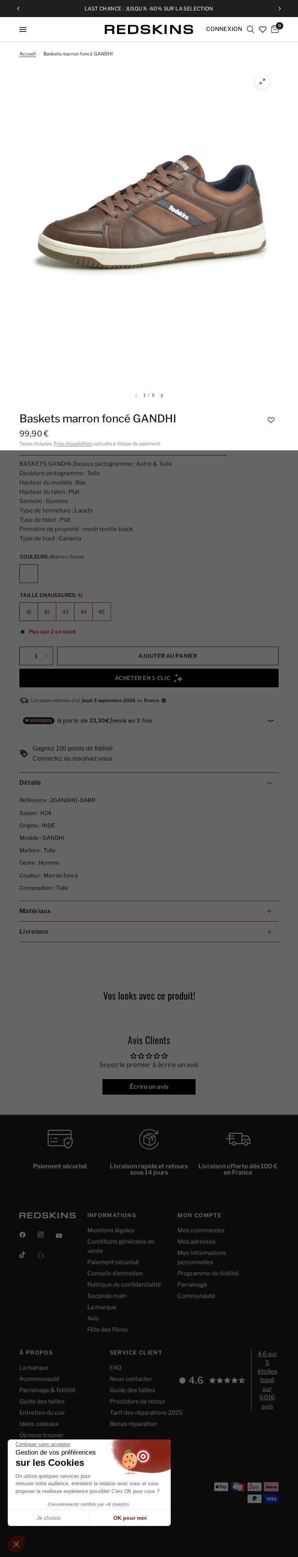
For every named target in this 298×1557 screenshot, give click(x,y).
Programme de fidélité (208, 1273)
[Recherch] (250, 29)
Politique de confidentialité (124, 1284)
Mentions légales (111, 1230)
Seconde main (106, 1295)
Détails (30, 782)
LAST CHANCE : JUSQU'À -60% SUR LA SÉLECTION (149, 8)
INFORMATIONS (112, 1215)
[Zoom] (262, 81)
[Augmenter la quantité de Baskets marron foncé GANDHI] (47, 656)
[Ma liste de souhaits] (262, 29)
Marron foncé (28, 573)
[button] (271, 419)
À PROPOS (36, 1352)
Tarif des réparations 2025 (146, 1412)
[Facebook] (27, 1234)
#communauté (39, 1378)
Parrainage (192, 1284)
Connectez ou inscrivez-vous (72, 758)
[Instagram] (46, 1234)
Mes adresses (196, 1241)
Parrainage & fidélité (47, 1390)
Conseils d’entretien (115, 1273)
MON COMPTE (199, 1215)
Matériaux (35, 911)
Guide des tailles (42, 1401)
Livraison (33, 931)
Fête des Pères (107, 1329)
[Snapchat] (46, 1255)
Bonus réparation (133, 1423)
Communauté (196, 1295)
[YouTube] (64, 1235)
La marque (101, 1307)
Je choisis (48, 1518)
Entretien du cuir (42, 1412)
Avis (93, 1318)
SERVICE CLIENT (136, 1352)
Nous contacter (131, 1378)
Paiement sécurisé (113, 1262)
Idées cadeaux (39, 1423)
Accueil (27, 54)
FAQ (115, 1367)
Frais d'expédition (73, 443)
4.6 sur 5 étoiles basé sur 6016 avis (267, 1380)
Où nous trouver (41, 1435)
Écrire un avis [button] (149, 1086)
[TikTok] (27, 1254)
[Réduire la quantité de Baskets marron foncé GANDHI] (25, 656)
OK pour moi (130, 1518)
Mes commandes (201, 1230)
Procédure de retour (138, 1401)
